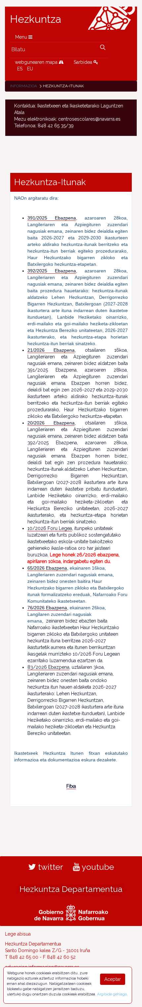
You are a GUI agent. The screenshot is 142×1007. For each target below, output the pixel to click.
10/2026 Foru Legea (49, 528)
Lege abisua (18, 934)
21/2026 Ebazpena (51, 350)
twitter (49, 867)
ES (19, 68)
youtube (97, 867)
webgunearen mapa (37, 62)
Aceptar (112, 979)
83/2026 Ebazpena (48, 667)
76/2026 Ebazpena (47, 607)
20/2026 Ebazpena (51, 422)
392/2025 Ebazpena (51, 270)
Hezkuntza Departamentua (71, 889)
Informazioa (23, 86)
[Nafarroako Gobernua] (71, 912)
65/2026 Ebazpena (47, 568)
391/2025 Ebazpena (51, 218)
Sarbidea (83, 62)
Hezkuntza (35, 19)
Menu (21, 37)
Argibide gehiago (112, 994)
